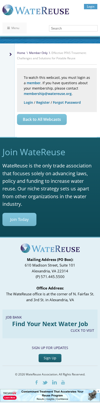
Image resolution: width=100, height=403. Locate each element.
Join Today (19, 219)
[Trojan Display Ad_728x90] (50, 400)
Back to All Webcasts (42, 119)
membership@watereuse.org (48, 93)
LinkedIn (54, 382)
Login (90, 6)
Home (21, 53)
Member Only (38, 53)
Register (43, 102)
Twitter (45, 382)
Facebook (36, 382)
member (34, 83)
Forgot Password (67, 102)
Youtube (63, 382)
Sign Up (50, 358)
